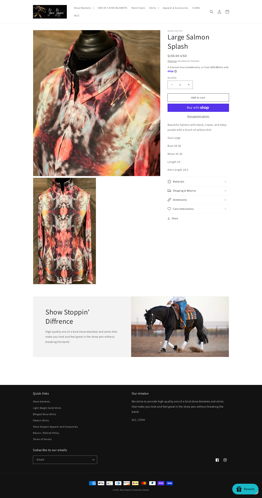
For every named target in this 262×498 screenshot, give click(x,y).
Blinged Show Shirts (44, 414)
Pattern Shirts (41, 420)
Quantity (172, 77)
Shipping (172, 61)
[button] (84, 8)
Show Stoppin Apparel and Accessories (55, 426)
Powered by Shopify (140, 490)
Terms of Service (42, 439)
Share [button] (175, 218)
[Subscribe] (93, 460)
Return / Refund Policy (46, 433)
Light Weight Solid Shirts (47, 408)
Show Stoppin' (126, 490)
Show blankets (41, 401)
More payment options (198, 116)
